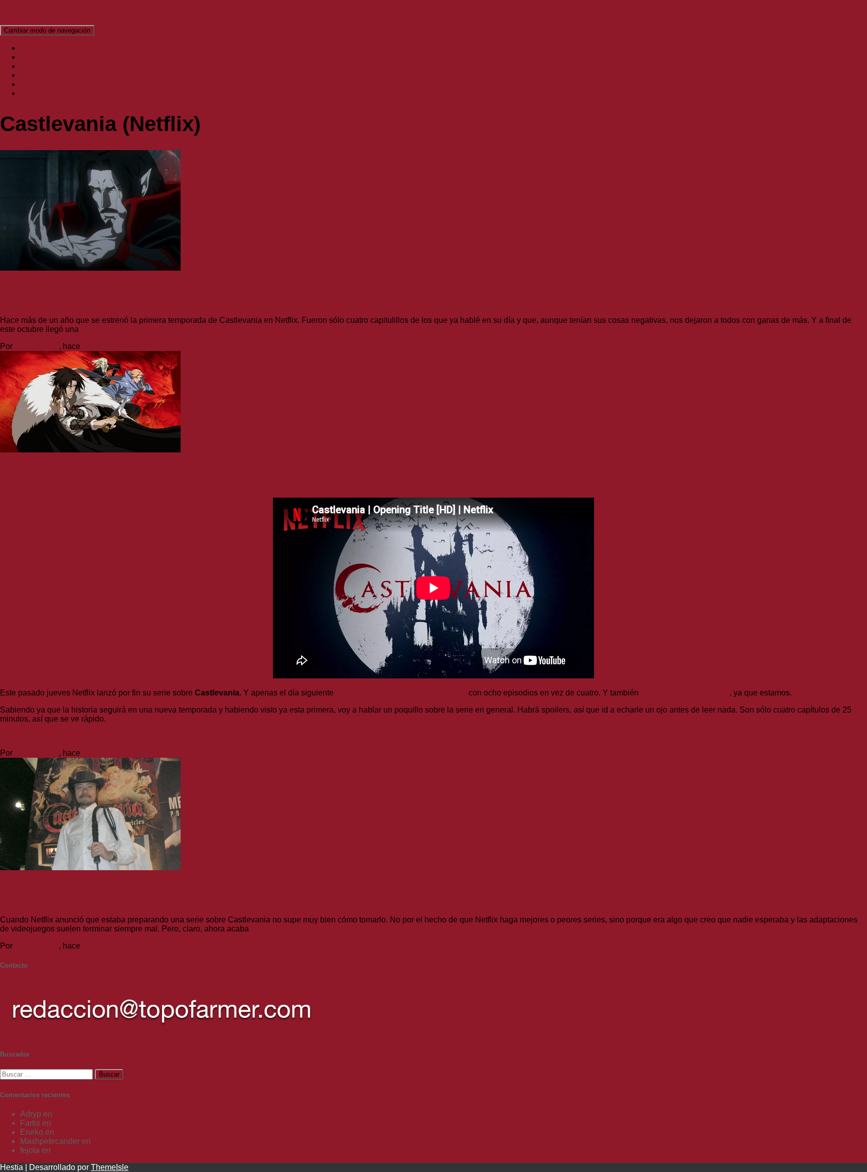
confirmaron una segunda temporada (401, 692)
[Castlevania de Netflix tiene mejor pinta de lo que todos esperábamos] (90, 867)
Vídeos (32, 93)
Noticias (34, 75)
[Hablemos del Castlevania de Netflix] (90, 449)
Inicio (29, 48)
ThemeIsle (109, 1167)
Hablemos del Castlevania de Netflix (103, 480)
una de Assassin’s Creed (685, 692)
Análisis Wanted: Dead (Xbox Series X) (123, 1114)
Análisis (34, 57)
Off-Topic (16, 277)
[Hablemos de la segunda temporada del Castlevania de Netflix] (90, 268)
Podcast (34, 84)
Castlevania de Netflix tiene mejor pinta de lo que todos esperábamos (199, 898)
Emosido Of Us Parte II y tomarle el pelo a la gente (182, 1141)
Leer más (96, 329)
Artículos (35, 66)
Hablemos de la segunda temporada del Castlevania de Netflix (177, 298)
